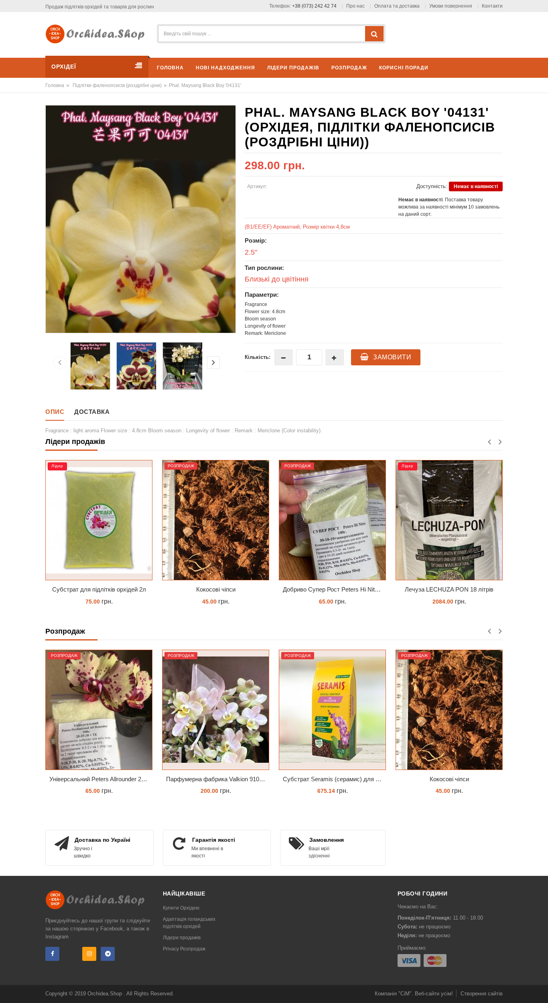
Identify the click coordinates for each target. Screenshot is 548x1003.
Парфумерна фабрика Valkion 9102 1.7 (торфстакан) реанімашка (217, 779)
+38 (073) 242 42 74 (314, 6)
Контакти (492, 6)
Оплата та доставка (397, 6)
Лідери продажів (182, 937)
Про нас (355, 6)
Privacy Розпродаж (184, 949)
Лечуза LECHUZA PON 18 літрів (332, 589)
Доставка (92, 411)
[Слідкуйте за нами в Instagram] (89, 954)
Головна (54, 85)
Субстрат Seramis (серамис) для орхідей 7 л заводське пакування (334, 779)
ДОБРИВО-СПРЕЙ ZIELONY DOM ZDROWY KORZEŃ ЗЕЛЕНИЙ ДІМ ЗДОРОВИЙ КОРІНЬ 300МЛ (451, 589)
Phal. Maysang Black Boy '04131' (205, 85)
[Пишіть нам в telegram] (108, 954)
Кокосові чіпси (99, 589)
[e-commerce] (97, 33)
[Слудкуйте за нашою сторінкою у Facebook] (52, 954)
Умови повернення (450, 6)
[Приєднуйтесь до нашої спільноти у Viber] (71, 954)
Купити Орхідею (181, 908)
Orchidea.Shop (105, 994)
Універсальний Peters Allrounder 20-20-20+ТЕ (100, 779)
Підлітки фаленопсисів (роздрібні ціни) (117, 85)
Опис (54, 411)
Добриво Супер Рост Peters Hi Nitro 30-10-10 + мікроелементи (217, 589)
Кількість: (257, 357)
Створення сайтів (482, 994)
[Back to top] (539, 988)
